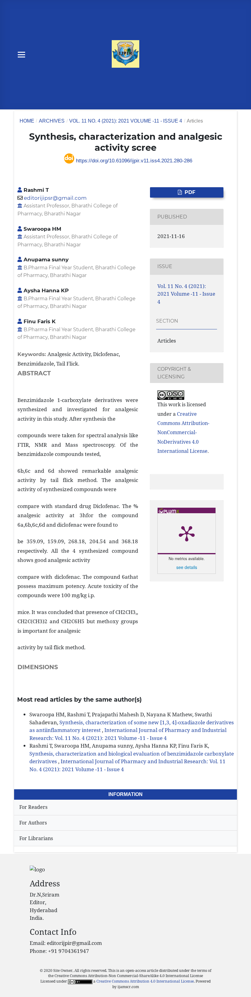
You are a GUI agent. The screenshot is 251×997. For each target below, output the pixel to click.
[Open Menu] (21, 54)
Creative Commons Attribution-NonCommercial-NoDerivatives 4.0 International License (183, 432)
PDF (189, 192)
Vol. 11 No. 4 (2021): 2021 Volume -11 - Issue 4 (125, 120)
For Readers (33, 807)
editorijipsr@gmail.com (55, 198)
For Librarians (36, 838)
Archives (52, 120)
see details (186, 567)
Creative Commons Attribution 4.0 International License (145, 981)
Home (27, 120)
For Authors (33, 822)
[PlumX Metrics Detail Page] (186, 533)
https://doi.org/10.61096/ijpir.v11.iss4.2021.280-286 (133, 161)
